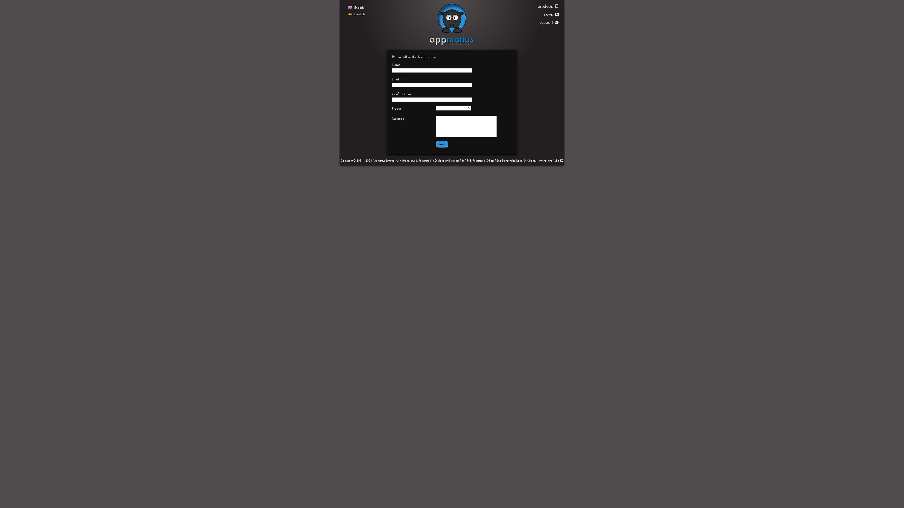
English (359, 7)
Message (399, 118)
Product (398, 108)
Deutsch (359, 14)
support (546, 22)
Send (442, 144)
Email (397, 79)
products (545, 6)
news (548, 14)
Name (396, 65)
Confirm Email (403, 94)
